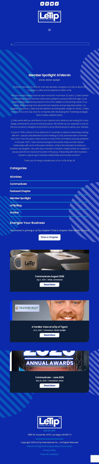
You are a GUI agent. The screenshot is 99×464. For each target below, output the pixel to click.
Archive (14, 212)
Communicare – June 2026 (49, 377)
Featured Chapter (20, 191)
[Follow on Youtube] (52, 4)
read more (49, 285)
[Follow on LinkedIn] (42, 4)
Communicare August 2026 (49, 277)
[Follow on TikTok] (57, 4)
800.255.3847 (49, 430)
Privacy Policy (49, 450)
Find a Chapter (49, 237)
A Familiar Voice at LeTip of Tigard (49, 327)
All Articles (16, 177)
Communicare (18, 184)
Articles (42, 80)
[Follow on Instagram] (47, 4)
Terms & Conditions (49, 454)
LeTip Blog (15, 205)
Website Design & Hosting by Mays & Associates (49, 446)
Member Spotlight (20, 198)
